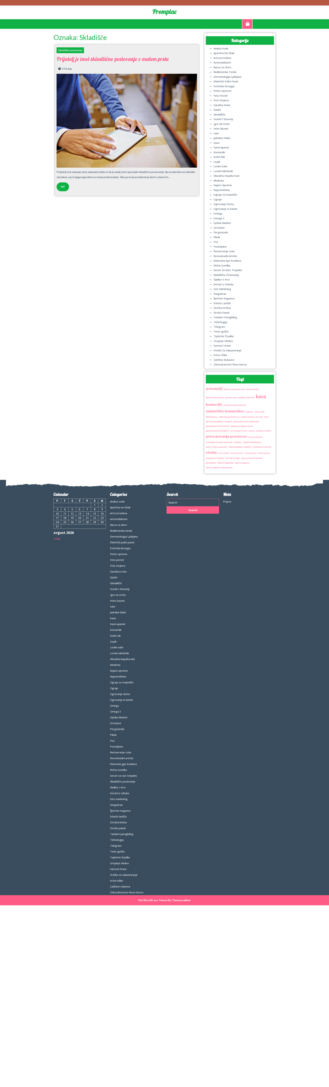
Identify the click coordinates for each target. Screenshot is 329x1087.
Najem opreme (223, 185)
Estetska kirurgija (224, 86)
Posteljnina (220, 246)
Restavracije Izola (224, 251)
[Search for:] (193, 502)
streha (211, 452)
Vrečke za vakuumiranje (227, 350)
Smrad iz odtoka (223, 284)
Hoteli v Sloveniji (223, 119)
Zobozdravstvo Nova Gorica (230, 364)
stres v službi (223, 453)
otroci (266, 417)
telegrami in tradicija (215, 458)
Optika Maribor (222, 223)
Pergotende (221, 232)
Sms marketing (222, 289)
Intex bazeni (221, 128)
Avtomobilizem (222, 62)
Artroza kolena (222, 58)
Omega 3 (219, 218)
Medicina (219, 180)
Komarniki (219, 152)
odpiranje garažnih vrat (229, 417)
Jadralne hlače (222, 138)
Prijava (227, 501)
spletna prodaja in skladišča (240, 447)
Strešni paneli (221, 312)
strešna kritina (236, 453)
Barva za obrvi (222, 67)
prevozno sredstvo (263, 431)
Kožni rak (219, 157)
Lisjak (217, 161)
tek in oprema (264, 453)
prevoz (251, 431)
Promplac (165, 11)
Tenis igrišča (221, 331)
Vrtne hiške (220, 355)
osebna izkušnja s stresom (252, 417)
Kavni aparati (221, 147)
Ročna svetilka (222, 265)
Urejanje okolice (223, 341)
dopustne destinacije (215, 397)
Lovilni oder (221, 166)
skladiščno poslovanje (252, 442)
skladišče (238, 442)
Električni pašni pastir (226, 81)
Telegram (219, 326)
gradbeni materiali (246, 397)
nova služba (259, 412)
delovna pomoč (253, 389)
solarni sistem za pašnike (216, 447)
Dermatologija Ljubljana (227, 76)
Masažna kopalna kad (226, 175)
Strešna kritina (222, 307)
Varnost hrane (222, 345)
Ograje (218, 199)
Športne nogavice (224, 298)
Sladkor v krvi (222, 279)
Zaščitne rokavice (224, 359)
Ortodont (219, 227)
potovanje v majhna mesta (242, 426)
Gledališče (219, 114)
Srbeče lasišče (222, 303)
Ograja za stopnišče (225, 194)
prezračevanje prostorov (226, 436)
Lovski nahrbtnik (223, 171)
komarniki (214, 404)
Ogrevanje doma (224, 204)
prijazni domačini (255, 437)
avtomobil (214, 388)
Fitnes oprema (222, 90)
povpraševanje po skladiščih (217, 431)
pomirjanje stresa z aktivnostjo (246, 421)
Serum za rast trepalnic (228, 270)
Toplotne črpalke (224, 336)
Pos (216, 241)
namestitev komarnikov (225, 411)
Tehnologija (220, 322)
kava (261, 396)
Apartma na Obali (224, 53)
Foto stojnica (221, 100)
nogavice (249, 412)
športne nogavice (242, 463)
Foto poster (221, 95)
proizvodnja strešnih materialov (219, 442)
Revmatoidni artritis (225, 256)
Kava (216, 142)
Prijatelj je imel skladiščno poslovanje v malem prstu (113, 58)
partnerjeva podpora (214, 421)
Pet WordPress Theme (152, 900)
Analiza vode (221, 48)
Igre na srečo (222, 124)
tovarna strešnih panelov (251, 458)
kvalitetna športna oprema (234, 405)
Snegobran (220, 293)
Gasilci (217, 109)
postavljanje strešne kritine (218, 426)
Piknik (217, 237)
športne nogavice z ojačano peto (219, 467)
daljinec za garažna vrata (234, 389)
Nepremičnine (222, 190)
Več (61, 185)
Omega (218, 213)
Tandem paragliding (225, 317)
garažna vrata (231, 397)
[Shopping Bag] (247, 24)
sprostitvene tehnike (262, 447)
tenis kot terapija (232, 458)
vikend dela (211, 463)
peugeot (228, 421)
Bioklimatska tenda (225, 72)
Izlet (216, 133)
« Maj (56, 538)
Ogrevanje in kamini (225, 209)
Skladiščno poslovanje (70, 50)
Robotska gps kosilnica (227, 260)
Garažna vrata (222, 105)
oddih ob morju (212, 417)
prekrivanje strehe (239, 431)
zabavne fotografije (225, 463)
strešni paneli (251, 453)
